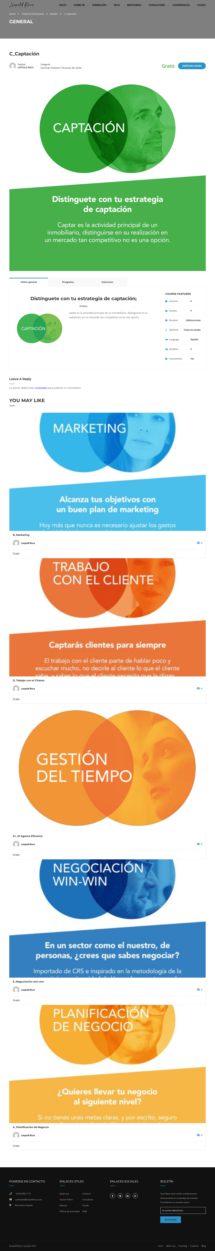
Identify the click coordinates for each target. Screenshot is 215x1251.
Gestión (54, 13)
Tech (117, 5)
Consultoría (157, 5)
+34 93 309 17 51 (23, 1193)
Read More (107, 472)
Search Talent (66, 1199)
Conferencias (181, 5)
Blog (204, 1245)
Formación (99, 5)
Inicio (62, 5)
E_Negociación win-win (28, 981)
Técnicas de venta (71, 67)
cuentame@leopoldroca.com (28, 1199)
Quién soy (64, 1193)
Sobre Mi (79, 5)
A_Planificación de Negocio (31, 1127)
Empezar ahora (192, 65)
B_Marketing (21, 534)
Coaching (182, 1245)
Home (12, 13)
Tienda (85, 1205)
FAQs (84, 1211)
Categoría (45, 64)
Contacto (86, 1193)
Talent (201, 5)
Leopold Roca (15, 1245)
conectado (41, 387)
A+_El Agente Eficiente (27, 836)
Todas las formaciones (33, 13)
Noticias (63, 1205)
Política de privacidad (69, 1211)
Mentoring (134, 5)
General (45, 67)
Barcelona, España (24, 1205)
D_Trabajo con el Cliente (28, 680)
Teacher (22, 64)
